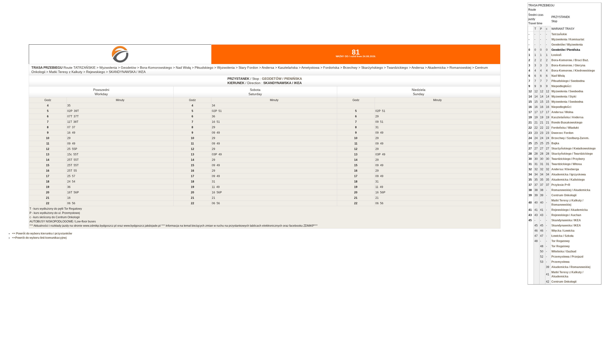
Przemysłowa (560, 262)
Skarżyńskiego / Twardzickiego (572, 153)
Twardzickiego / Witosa (566, 164)
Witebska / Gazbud (563, 251)
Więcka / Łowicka (563, 230)
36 (213, 116)
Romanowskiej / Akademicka (570, 190)
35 (69, 105)
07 (69, 116)
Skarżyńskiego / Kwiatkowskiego (573, 148)
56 (75, 192)
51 (220, 111)
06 (69, 203)
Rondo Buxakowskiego (566, 122)
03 (213, 154)
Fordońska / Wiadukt (565, 127)
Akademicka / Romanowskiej (570, 267)
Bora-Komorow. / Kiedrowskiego (573, 70)
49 (73, 132)
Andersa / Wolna (562, 112)
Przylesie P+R (560, 185)
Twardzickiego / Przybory (568, 159)
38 (75, 121)
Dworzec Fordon (562, 133)
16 (213, 121)
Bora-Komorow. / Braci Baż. (570, 60)
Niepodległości (561, 86)
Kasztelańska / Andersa (567, 117)
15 (69, 154)
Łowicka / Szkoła (562, 236)
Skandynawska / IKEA (566, 220)
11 (68, 121)
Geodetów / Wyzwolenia (567, 44)
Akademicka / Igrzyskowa (568, 174)
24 (69, 181)
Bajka (555, 143)
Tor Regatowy (560, 241)
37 (75, 116)
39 (75, 111)
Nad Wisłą (558, 75)
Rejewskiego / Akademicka (569, 210)
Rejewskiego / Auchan (566, 215)
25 (69, 149)
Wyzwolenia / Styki (563, 96)
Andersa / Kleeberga (565, 169)
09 (377, 121)
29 (377, 116)
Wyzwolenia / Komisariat (567, 39)
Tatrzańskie (559, 34)
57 (73, 176)
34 (213, 105)
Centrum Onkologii (563, 195)
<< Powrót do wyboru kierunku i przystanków (42, 233)
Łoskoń (556, 55)
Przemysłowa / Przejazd (567, 256)
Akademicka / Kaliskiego (568, 179)
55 (73, 149)
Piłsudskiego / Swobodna (568, 81)
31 (377, 127)
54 (73, 181)
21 (213, 198)
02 (69, 111)
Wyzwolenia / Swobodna (567, 91)
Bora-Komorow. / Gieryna (568, 65)
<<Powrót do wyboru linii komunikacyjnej (39, 237)
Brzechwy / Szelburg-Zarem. (570, 138)
